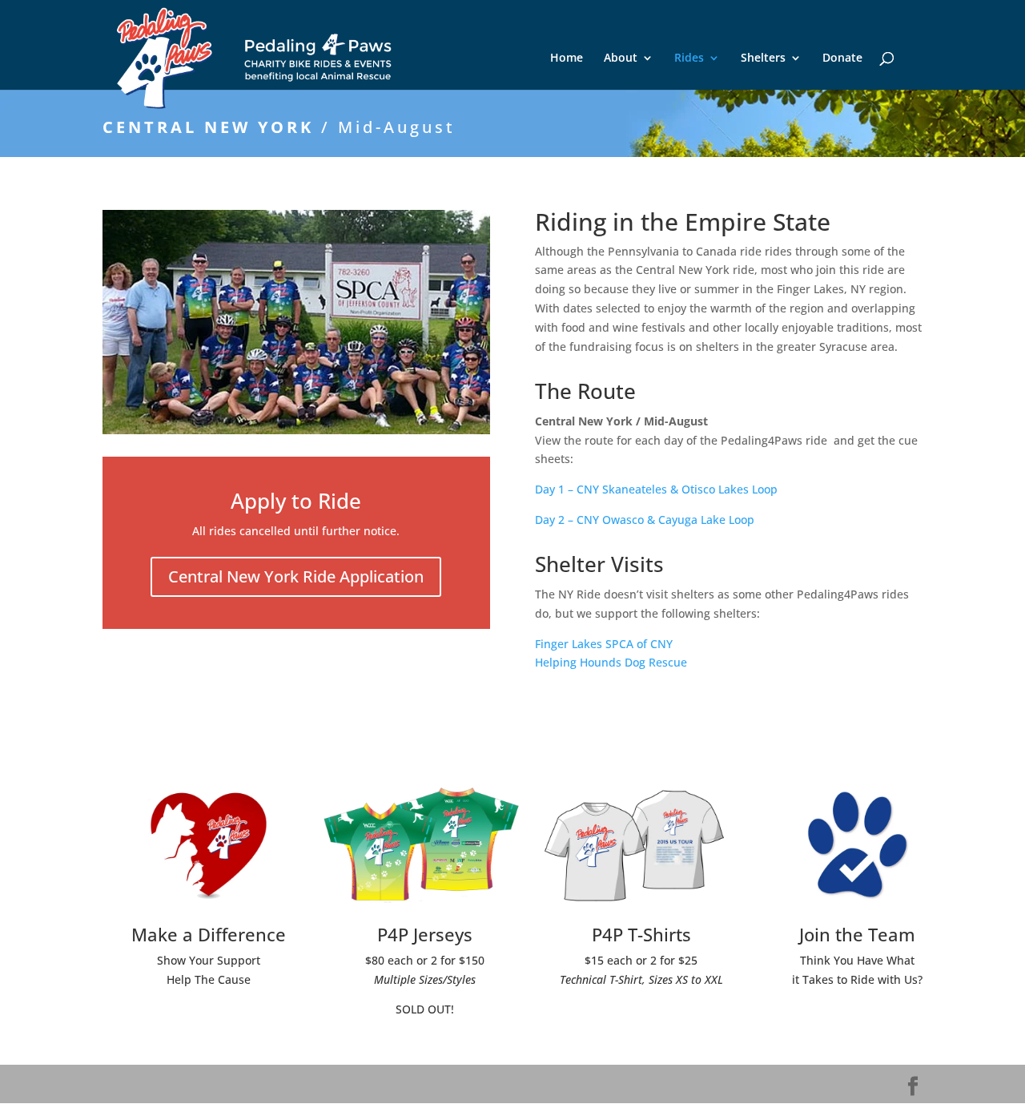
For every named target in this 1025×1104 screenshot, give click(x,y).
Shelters (763, 58)
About (620, 58)
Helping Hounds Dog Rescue (611, 662)
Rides (689, 58)
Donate (842, 58)
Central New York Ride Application (296, 576)
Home (566, 58)
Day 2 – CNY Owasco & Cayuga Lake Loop (644, 519)
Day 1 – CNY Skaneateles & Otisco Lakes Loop (656, 489)
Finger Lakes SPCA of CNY (604, 643)
